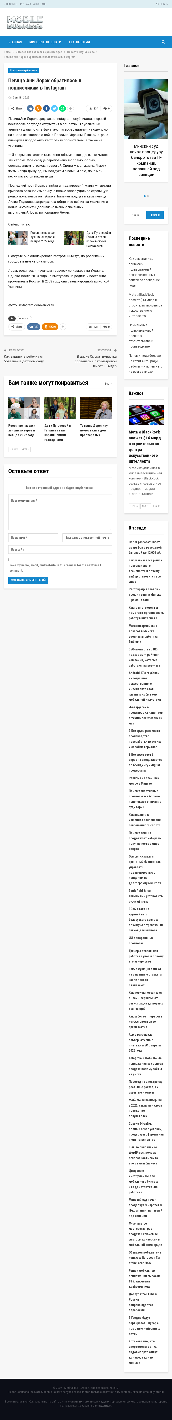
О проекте (10, 4)
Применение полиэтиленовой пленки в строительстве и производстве (141, 335)
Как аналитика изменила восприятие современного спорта (145, 820)
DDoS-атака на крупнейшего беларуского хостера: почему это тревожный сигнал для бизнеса (146, 919)
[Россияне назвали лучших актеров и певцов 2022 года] (18, 238)
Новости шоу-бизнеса (23, 70)
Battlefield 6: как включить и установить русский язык (146, 896)
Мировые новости (45, 42)
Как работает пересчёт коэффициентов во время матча (145, 1022)
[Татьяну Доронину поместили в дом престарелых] (96, 408)
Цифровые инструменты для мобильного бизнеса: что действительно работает (144, 1181)
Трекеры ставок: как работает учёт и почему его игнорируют (146, 956)
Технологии (79, 42)
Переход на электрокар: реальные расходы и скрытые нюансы (146, 1087)
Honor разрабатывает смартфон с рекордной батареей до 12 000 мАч (145, 547)
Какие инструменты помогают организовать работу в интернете (146, 613)
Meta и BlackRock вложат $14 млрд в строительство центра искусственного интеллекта (145, 305)
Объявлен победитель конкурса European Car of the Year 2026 (145, 1258)
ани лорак (24, 318)
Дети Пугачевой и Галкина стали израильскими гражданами (98, 239)
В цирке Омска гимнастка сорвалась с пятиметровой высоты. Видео (96, 361)
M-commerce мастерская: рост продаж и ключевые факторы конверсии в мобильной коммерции (145, 1234)
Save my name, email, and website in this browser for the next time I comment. (55, 567)
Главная (14, 42)
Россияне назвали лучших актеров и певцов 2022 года (43, 237)
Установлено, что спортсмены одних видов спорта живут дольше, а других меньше (143, 1351)
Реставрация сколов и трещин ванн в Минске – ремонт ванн (145, 594)
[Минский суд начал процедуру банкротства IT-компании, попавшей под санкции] (129, 130)
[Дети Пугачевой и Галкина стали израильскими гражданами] (74, 238)
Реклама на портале (33, 4)
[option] (129, 132)
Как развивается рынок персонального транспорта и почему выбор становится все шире (145, 570)
